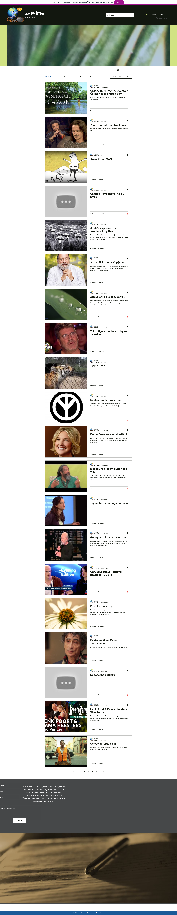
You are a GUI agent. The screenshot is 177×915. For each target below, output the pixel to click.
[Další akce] (128, 86)
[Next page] (100, 771)
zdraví (73, 77)
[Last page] (104, 771)
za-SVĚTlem (35, 13)
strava (81, 77)
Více (89, 77)
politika (65, 77)
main (57, 77)
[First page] (73, 771)
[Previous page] (77, 771)
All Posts (48, 77)
